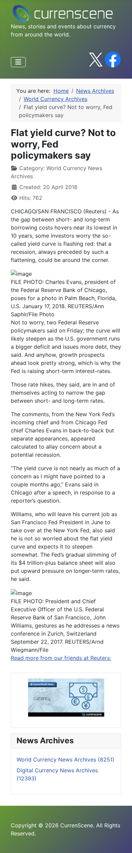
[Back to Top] (120, 840)
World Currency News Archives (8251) (65, 759)
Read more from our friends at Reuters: (61, 658)
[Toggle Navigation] (18, 62)
